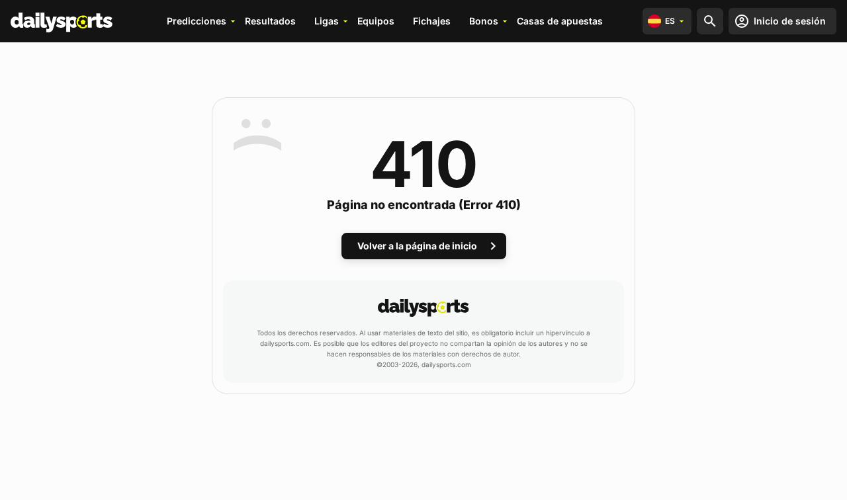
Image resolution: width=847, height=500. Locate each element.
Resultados (270, 20)
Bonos (483, 20)
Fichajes (432, 20)
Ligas (326, 20)
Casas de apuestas (560, 20)
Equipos (375, 20)
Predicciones (196, 20)
